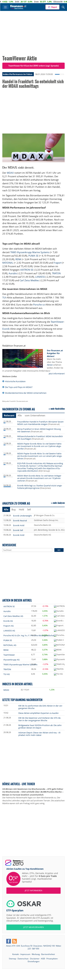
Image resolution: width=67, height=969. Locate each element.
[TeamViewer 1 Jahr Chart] (59, 655)
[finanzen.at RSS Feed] (14, 941)
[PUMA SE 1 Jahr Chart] (59, 640)
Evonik (6, 328)
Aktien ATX (10, 945)
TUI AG (6, 674)
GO (58, 550)
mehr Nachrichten (58, 408)
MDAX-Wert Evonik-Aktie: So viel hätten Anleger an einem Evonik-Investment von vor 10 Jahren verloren (39, 478)
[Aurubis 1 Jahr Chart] (59, 611)
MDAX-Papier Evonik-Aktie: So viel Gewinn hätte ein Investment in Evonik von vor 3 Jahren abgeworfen (39, 446)
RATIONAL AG (9, 645)
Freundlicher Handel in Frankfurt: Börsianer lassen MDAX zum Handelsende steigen (40, 423)
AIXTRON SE (26, 269)
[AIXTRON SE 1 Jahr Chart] (59, 606)
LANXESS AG (9, 630)
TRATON (56, 273)
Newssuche (9, 545)
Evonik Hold (18, 525)
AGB (43, 958)
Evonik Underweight (22, 515)
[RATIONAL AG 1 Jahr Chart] (60, 645)
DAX (7, 1)
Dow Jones (37, 945)
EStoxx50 (48, 1)
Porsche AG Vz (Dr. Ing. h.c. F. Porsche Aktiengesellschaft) (29, 635)
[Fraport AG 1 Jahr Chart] (59, 626)
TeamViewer (57, 321)
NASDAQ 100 (49, 945)
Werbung (36, 954)
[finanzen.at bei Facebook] (8, 941)
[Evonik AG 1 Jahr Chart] (59, 621)
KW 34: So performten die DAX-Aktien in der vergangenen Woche (40, 707)
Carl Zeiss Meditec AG (13, 616)
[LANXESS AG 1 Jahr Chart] (59, 630)
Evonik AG (8, 621)
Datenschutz (23, 958)
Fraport (58, 262)
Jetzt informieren (33, 890)
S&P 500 (35, 948)
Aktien (50, 364)
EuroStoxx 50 (26, 945)
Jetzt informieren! (57, 373)
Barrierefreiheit (48, 954)
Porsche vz (39, 304)
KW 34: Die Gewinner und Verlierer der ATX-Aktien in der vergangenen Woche (39, 719)
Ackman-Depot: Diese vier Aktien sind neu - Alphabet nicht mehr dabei (39, 733)
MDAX (10, 172)
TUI (4, 297)
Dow (26, 1)
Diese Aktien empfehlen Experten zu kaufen (38, 713)
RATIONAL (7, 262)
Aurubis (13, 273)
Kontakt (15, 954)
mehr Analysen (59, 502)
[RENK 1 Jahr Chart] (58, 650)
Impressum (25, 954)
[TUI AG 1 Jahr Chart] (58, 674)
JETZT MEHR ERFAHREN (33, 927)
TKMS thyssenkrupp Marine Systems (29, 252)
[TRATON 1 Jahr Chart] (59, 669)
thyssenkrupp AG (11, 659)
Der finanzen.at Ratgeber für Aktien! (55, 353)
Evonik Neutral (20, 520)
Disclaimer (34, 958)
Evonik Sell (18, 530)
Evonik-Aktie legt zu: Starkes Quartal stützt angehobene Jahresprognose (39, 486)
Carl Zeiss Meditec (29, 280)
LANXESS (40, 276)
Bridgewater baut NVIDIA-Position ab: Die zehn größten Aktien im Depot (40, 726)
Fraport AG (8, 625)
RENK (18, 259)
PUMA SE (33, 255)
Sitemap (12, 958)
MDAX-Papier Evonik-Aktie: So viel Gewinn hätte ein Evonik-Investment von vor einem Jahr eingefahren (39, 456)
